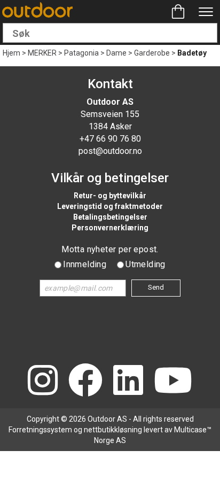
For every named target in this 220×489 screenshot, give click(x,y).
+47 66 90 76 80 (110, 139)
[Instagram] (43, 381)
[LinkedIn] (128, 381)
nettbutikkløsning (113, 429)
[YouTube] (173, 381)
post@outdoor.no (110, 151)
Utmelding (145, 264)
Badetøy (192, 53)
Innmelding (84, 264)
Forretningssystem (40, 429)
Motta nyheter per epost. (110, 249)
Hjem (11, 53)
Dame (116, 53)
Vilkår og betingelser (110, 177)
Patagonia (81, 53)
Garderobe (152, 53)
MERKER (42, 53)
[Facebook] (85, 381)
